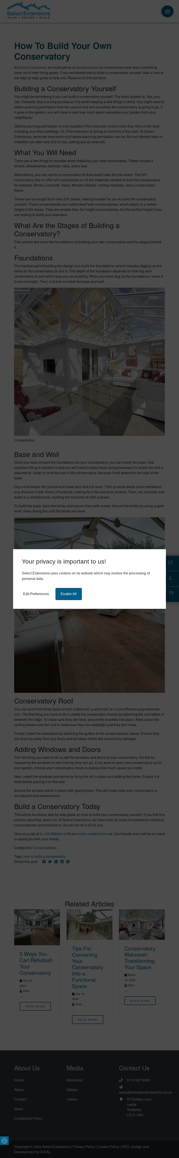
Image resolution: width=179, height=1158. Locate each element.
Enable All (69, 594)
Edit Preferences (36, 594)
